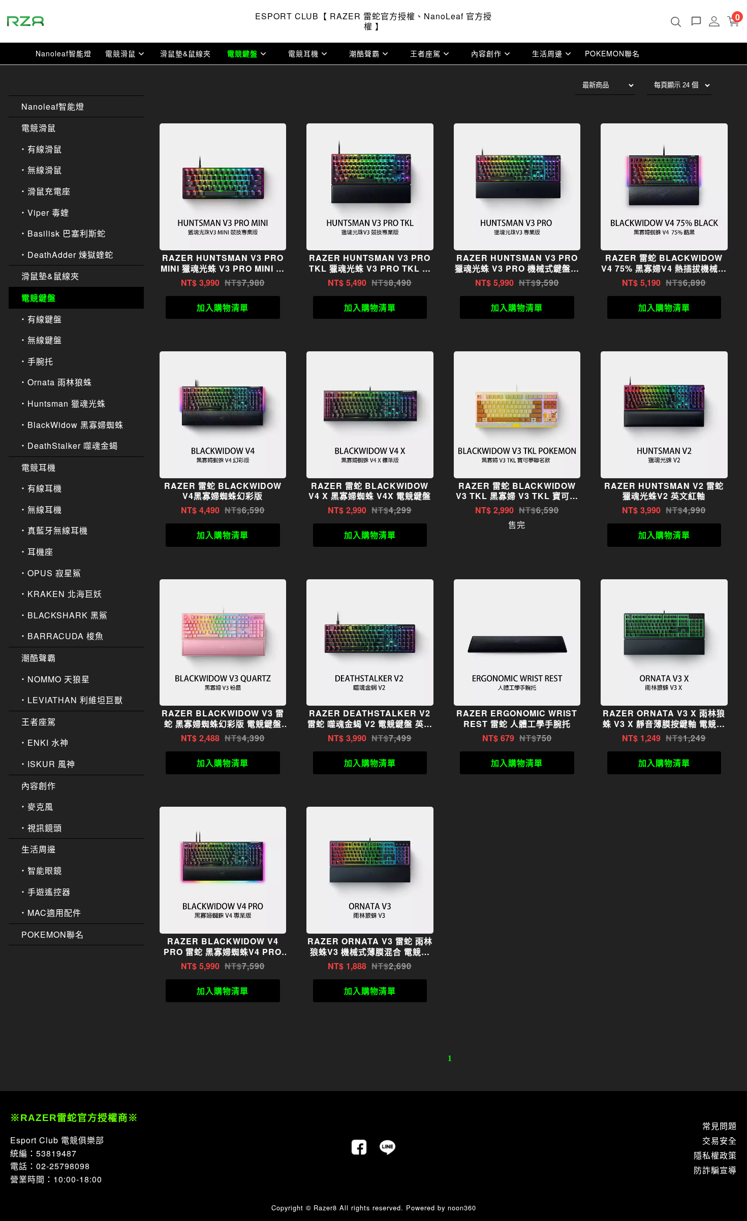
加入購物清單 (222, 307)
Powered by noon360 (441, 1207)
